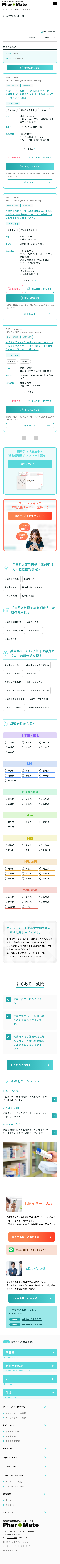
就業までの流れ (13, 1431)
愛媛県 (28, 878)
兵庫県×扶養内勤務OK (39, 707)
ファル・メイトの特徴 (16, 1413)
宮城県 (11, 747)
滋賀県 (11, 845)
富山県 (28, 798)
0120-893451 (32, 1319)
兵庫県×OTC (34, 630)
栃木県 (28, 770)
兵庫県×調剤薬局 (13, 622)
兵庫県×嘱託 (28, 595)
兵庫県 (11, 850)
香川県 (11, 878)
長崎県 (46, 896)
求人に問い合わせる (42, 157)
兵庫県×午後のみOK (14, 699)
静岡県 (28, 822)
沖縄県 (28, 906)
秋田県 (28, 747)
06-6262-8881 (12, 1537)
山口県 (28, 873)
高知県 (46, 878)
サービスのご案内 (14, 1481)
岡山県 (46, 868)
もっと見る (29, 149)
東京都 (46, 775)
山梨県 (28, 803)
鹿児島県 (12, 906)
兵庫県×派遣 (11, 587)
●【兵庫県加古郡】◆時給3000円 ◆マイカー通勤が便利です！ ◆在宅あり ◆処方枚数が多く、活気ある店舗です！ (29, 346)
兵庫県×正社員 (12, 579)
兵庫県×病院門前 (34, 682)
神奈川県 (12, 780)
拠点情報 (10, 1504)
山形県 (46, 747)
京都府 (28, 845)
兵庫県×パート (31, 579)
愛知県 (46, 822)
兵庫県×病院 (32, 622)
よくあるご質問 (13, 1441)
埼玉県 (11, 775)
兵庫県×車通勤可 (13, 682)
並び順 (32, 37)
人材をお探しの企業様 (13, 1475)
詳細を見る (30, 182)
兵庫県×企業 (11, 638)
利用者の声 (11, 1436)
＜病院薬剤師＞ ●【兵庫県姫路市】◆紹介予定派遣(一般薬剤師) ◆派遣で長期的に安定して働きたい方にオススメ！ (29, 214)
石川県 (46, 798)
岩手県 (46, 742)
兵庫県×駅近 (32, 673)
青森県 (28, 742)
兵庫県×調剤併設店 (14, 630)
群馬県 (46, 770)
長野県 (46, 803)
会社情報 (10, 1500)
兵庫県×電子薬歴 (13, 665)
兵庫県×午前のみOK (39, 699)
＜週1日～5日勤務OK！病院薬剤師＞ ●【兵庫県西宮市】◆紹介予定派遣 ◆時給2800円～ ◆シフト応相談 (30, 94)
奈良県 (28, 850)
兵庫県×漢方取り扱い (15, 690)
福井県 (11, 803)
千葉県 (28, 775)
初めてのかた (9, 1425)
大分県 (28, 901)
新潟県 (11, 798)
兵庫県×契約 (11, 595)
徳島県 (46, 873)
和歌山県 (47, 850)
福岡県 (11, 896)
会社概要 (7, 1493)
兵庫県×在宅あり (13, 673)
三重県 (11, 827)
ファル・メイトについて (14, 1406)
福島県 (11, 752)
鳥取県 (11, 868)
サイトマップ (9, 1512)
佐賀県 (28, 896)
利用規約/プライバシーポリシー (16, 1542)
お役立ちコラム (10, 1457)
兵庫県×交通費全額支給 (37, 665)
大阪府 (46, 845)
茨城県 (11, 770)
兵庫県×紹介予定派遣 (32, 587)
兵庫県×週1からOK (14, 707)
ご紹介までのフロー (15, 1486)
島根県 (28, 868)
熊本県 (11, 901)
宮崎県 (46, 901)
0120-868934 (32, 1324)
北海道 (11, 742)
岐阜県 (11, 822)
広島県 (11, 873)
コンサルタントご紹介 (16, 1417)
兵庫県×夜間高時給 (39, 690)
